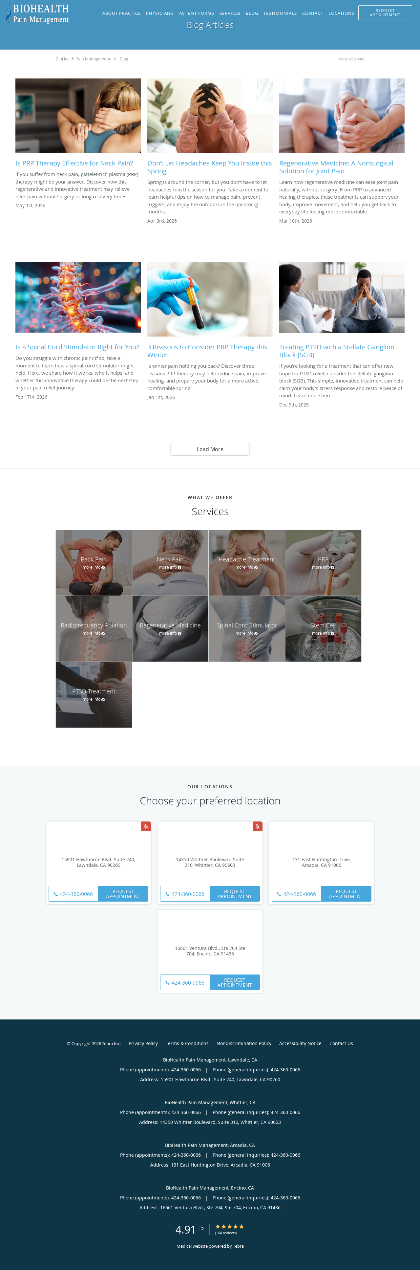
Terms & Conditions (187, 1043)
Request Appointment (123, 893)
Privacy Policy (143, 1043)
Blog (124, 59)
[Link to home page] (35, 13)
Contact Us (341, 1043)
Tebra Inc (111, 1043)
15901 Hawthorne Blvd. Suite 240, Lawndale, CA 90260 (98, 862)
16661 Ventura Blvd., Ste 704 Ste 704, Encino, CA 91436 (210, 951)
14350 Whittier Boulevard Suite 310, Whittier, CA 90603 (210, 862)
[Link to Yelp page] (146, 826)
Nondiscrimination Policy (244, 1043)
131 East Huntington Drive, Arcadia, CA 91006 (321, 862)
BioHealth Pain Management (83, 59)
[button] (385, 12)
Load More (210, 449)
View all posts (351, 59)
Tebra (238, 1246)
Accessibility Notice (300, 1043)
